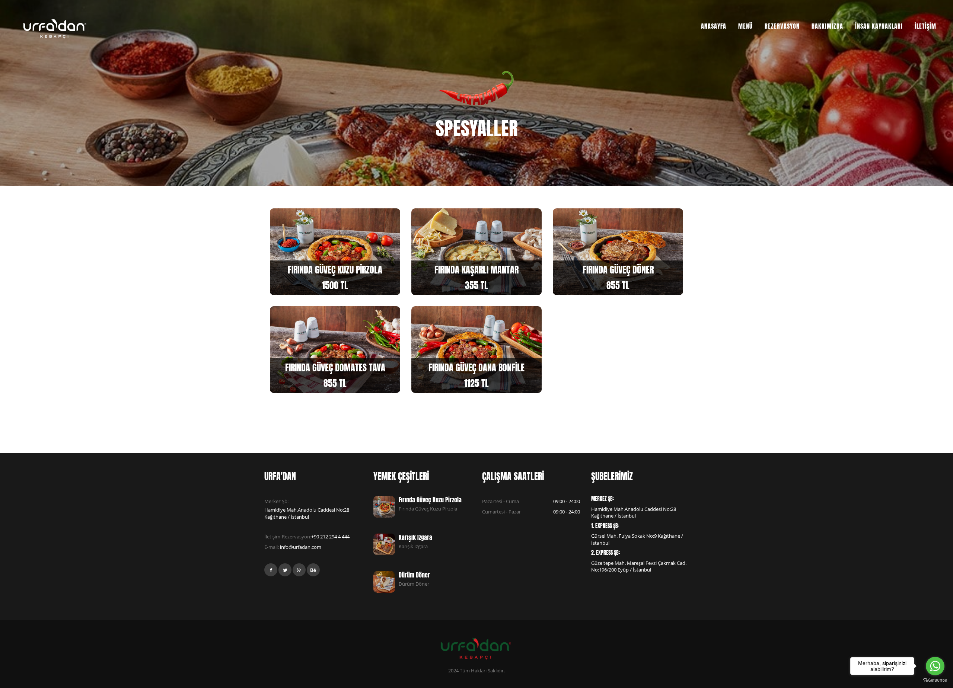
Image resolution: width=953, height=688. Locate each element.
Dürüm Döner (414, 574)
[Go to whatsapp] (935, 666)
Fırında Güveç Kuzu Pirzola (430, 499)
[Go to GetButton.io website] (935, 680)
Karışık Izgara (415, 537)
